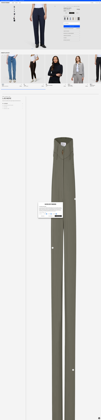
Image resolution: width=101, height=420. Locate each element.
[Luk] (99, 0)
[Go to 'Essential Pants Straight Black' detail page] (67, 18)
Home (64, 6)
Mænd (13, 2)
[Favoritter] (96, 2)
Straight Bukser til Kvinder (70, 6)
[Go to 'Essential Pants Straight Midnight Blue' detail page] (65, 18)
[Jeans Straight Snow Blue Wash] (12, 68)
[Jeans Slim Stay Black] (34, 68)
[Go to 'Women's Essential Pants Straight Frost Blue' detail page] (70, 18)
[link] (75, 199)
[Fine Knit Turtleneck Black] (56, 68)
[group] (39, 27)
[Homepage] (5, 2)
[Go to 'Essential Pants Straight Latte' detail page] (73, 18)
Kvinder (16, 2)
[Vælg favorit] (21, 84)
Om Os (20, 2)
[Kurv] (99, 2)
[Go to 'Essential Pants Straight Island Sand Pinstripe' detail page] (76, 18)
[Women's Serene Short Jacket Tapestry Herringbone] (78, 68)
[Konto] (97, 2)
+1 (14, 20)
